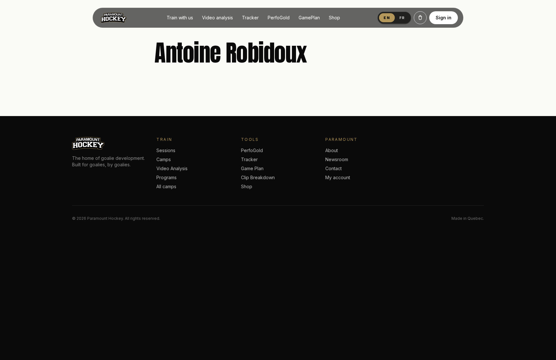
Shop (334, 17)
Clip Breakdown (258, 177)
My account (337, 177)
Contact (333, 168)
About (331, 150)
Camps (163, 159)
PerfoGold (279, 17)
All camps (166, 186)
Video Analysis (172, 168)
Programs (166, 177)
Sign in (443, 17)
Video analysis (217, 17)
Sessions (165, 150)
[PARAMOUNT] (113, 18)
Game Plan (252, 168)
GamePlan (309, 17)
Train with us (180, 17)
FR (402, 17)
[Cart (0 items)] (420, 17)
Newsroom (336, 159)
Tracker (250, 17)
